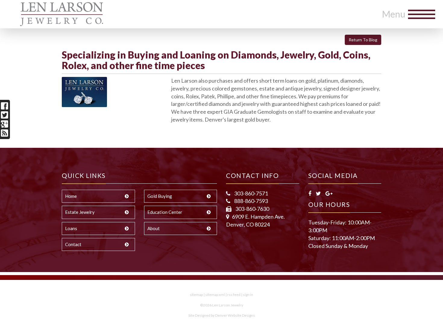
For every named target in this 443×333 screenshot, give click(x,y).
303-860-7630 (251, 208)
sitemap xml (215, 294)
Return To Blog (363, 39)
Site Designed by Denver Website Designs (221, 315)
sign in (248, 294)
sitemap (196, 294)
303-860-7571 (250, 193)
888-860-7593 (250, 201)
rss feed (233, 294)
